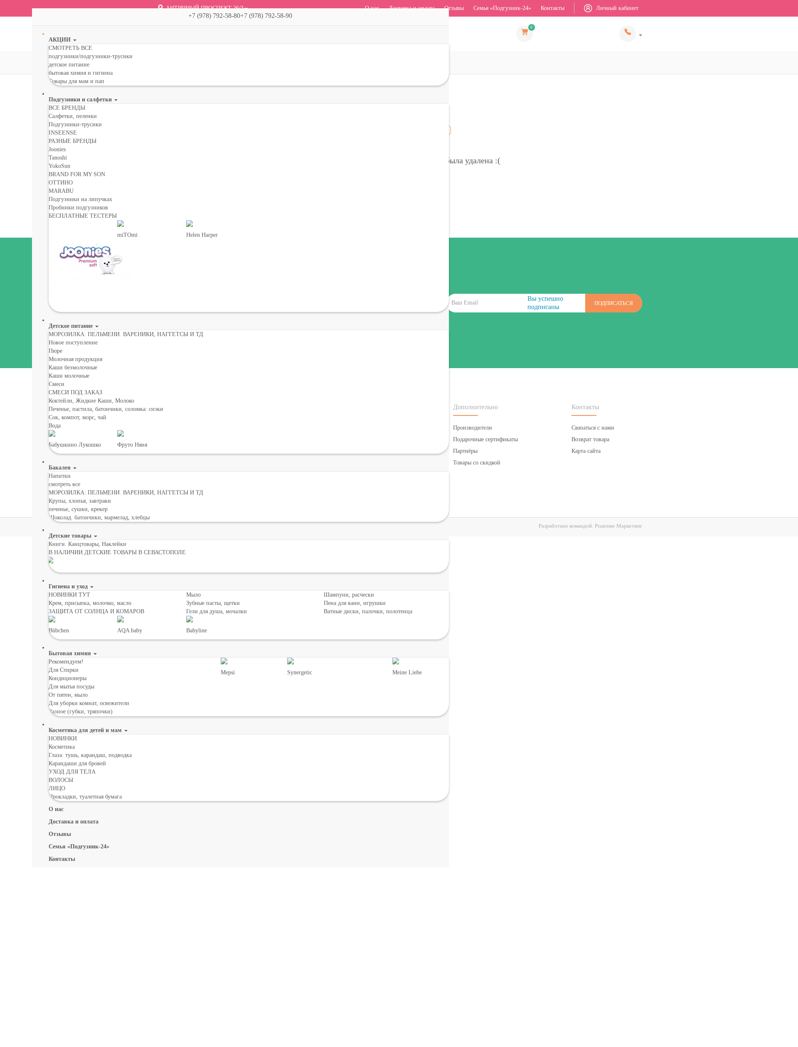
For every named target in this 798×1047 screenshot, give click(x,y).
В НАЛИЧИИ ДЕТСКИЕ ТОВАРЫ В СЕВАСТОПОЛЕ (117, 552)
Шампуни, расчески (349, 595)
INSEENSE (63, 133)
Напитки (60, 476)
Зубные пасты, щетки (213, 603)
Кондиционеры (67, 678)
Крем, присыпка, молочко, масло (90, 603)
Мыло (193, 595)
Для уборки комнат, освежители (89, 703)
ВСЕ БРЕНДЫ (67, 108)
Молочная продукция (75, 359)
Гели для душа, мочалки (216, 611)
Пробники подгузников (78, 207)
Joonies (57, 149)
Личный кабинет (616, 8)
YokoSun (59, 166)
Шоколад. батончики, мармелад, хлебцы (99, 517)
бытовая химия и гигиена (81, 73)
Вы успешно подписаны (545, 302)
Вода (55, 426)
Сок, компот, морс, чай (77, 417)
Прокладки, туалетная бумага (85, 797)
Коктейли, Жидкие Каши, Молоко (91, 401)
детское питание (69, 64)
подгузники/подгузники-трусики (91, 56)
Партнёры (465, 451)
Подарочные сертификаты (485, 439)
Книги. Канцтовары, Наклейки (87, 544)
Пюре (55, 351)
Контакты (552, 8)
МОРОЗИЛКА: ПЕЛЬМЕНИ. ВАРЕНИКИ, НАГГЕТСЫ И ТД (126, 334)
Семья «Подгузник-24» (502, 8)
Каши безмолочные (73, 367)
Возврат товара (590, 439)
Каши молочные (69, 376)
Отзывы (454, 8)
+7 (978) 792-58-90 (269, 16)
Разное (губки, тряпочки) (81, 711)
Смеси (56, 384)
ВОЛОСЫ (61, 780)
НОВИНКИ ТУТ (69, 595)
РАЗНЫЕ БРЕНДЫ (72, 141)
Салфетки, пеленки (73, 116)
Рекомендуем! (66, 662)
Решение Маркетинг (618, 526)
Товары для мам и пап (76, 81)
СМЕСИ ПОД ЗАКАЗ (75, 392)
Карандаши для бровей (77, 763)
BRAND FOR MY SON (77, 174)
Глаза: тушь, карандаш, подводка (90, 755)
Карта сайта (586, 451)
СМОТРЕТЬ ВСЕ (70, 48)
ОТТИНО (61, 182)
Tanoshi (58, 158)
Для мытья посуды (71, 686)
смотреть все (64, 484)
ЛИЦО (57, 788)
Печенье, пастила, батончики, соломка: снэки (106, 409)
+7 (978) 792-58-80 (630, 33)
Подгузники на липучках (80, 199)
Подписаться (613, 303)
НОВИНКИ (63, 738)
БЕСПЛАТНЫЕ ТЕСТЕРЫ (83, 216)
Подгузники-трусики (75, 124)
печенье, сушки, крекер (78, 509)
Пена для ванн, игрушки (355, 603)
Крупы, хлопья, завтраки (80, 501)
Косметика (62, 747)
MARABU (61, 191)
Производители (472, 428)
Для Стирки (64, 670)
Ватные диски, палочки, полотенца (368, 611)
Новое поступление (73, 342)
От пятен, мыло (68, 695)
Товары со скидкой (476, 463)
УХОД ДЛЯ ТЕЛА (72, 772)
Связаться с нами (592, 428)
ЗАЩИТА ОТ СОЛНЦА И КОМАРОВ (96, 611)
